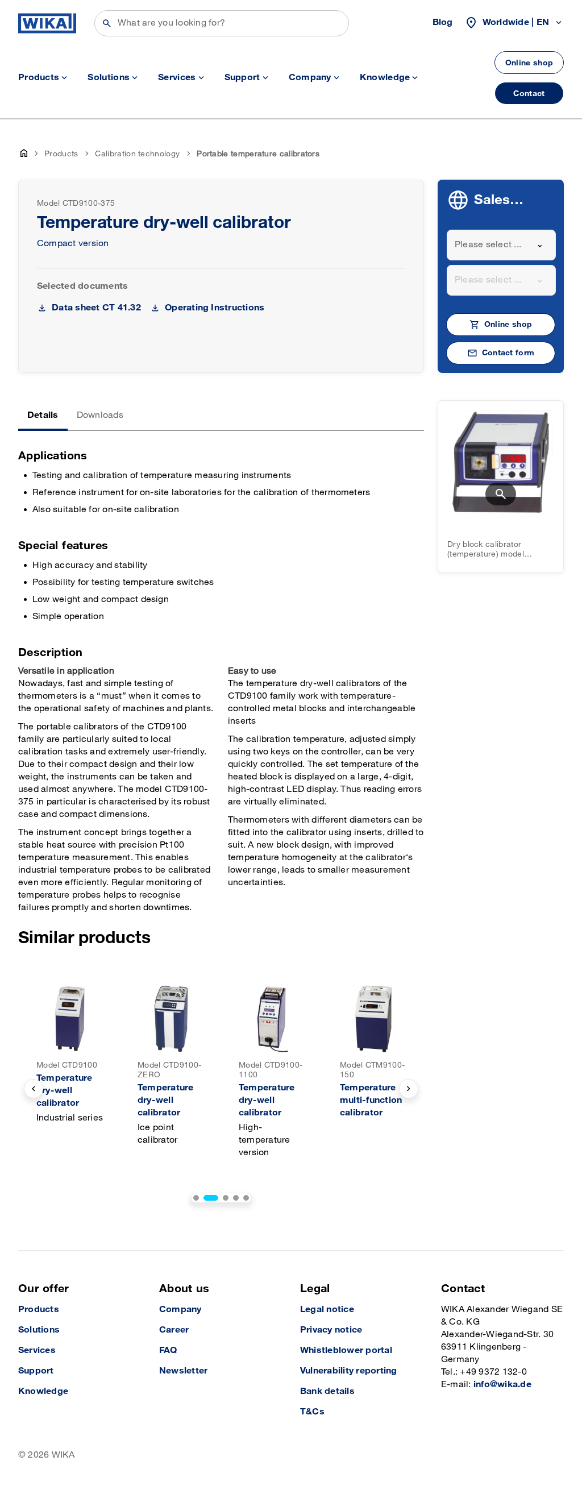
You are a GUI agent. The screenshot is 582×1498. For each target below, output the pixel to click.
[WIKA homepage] (47, 23)
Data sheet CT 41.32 (96, 307)
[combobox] (501, 245)
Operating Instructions (214, 307)
